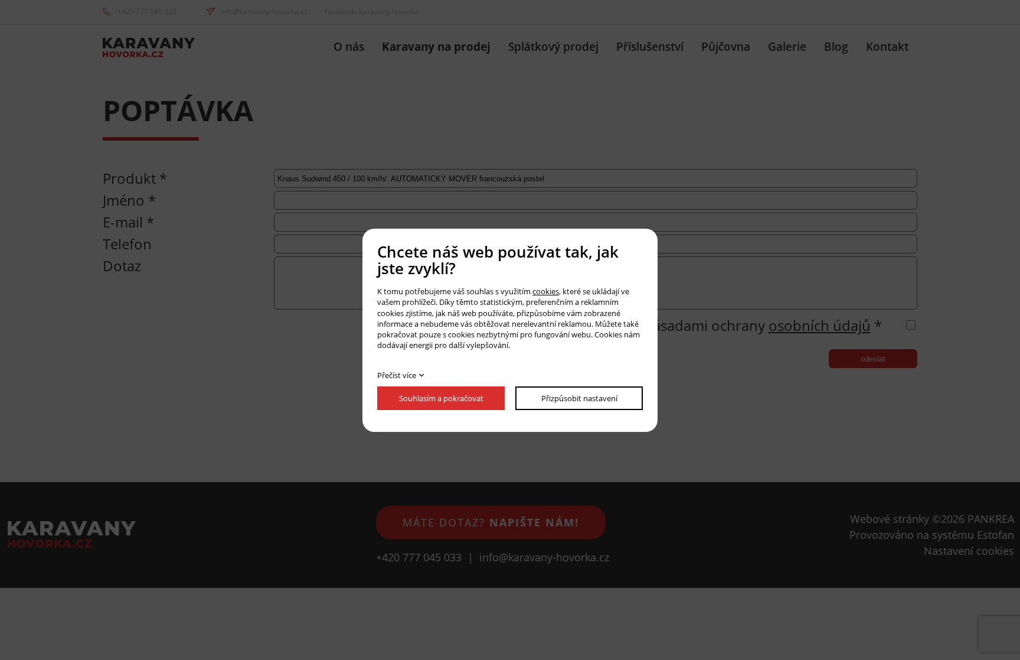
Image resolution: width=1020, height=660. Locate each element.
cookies (545, 291)
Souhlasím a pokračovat (441, 398)
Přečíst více (396, 375)
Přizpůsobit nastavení (579, 398)
